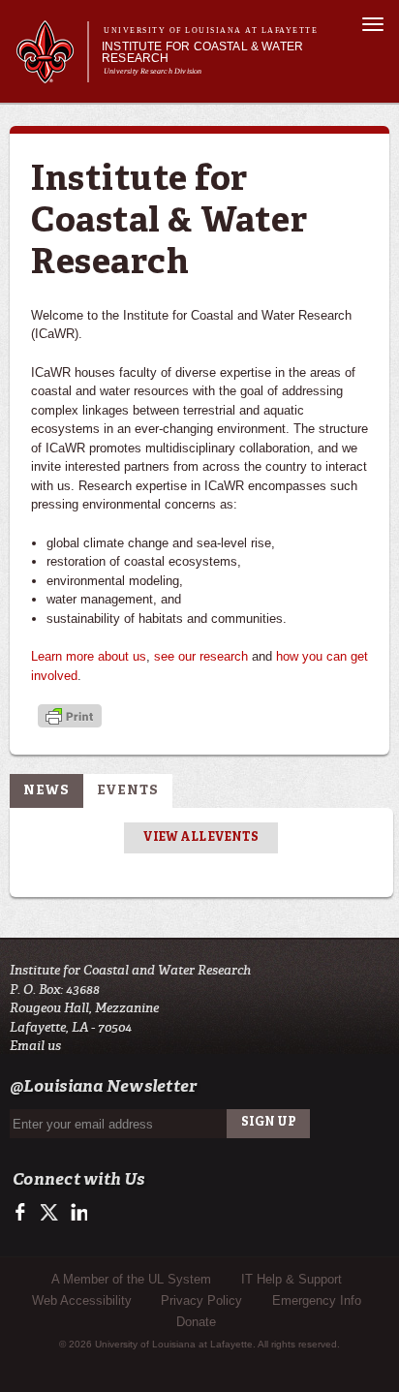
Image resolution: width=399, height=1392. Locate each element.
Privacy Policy (201, 1300)
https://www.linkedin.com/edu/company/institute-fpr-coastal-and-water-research (77, 1212)
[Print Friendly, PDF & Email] (70, 718)
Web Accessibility (82, 1300)
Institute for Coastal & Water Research (202, 52)
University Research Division (153, 71)
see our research (201, 656)
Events (128, 791)
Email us (35, 1045)
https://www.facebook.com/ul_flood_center (25, 1212)
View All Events (201, 838)
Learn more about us (88, 656)
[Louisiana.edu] (52, 74)
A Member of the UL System (131, 1279)
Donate (196, 1322)
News (46, 791)
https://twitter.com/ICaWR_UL (51, 1212)
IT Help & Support (291, 1279)
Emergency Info (316, 1300)
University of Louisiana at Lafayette (211, 30)
